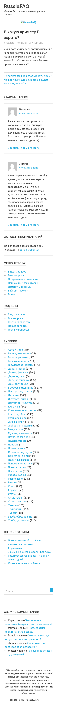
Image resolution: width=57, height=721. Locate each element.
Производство (17, 467)
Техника (13, 505)
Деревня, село (16, 376)
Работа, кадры (17, 474)
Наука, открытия (18, 437)
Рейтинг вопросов (19, 322)
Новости (13, 444)
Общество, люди (18, 455)
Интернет (13, 395)
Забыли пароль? (18, 290)
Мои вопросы (16, 275)
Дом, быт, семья (18, 383)
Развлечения (15, 478)
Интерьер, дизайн (18, 399)
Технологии (15, 509)
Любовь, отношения (20, 425)
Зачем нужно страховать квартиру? (29, 551)
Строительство (17, 501)
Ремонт (12, 482)
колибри (22, 43)
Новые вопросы (17, 325)
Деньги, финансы (18, 372)
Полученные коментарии (23, 279)
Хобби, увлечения (18, 520)
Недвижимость (17, 440)
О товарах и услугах (20, 452)
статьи (12, 493)
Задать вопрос (17, 271)
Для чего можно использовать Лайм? (28, 75)
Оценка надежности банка (24, 563)
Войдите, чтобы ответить (23, 147)
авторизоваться (29, 249)
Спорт (12, 486)
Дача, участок (16, 368)
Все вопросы (15, 318)
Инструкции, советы (20, 391)
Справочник (15, 548)
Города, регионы (18, 357)
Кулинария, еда (17, 418)
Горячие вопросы (18, 329)
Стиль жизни (15, 497)
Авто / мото (15, 349)
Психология (15, 471)
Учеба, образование (20, 516)
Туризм (12, 512)
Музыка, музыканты (20, 433)
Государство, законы (21, 364)
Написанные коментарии (23, 283)
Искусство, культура (20, 402)
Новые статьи (16, 448)
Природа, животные (20, 463)
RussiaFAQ (16, 6)
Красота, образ (17, 414)
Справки (13, 490)
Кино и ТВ (14, 406)
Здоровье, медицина (20, 387)
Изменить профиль (19, 286)
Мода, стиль (15, 429)
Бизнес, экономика (19, 353)
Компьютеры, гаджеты (22, 410)
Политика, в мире (18, 459)
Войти (12, 294)
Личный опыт (37, 43)
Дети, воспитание (19, 380)
